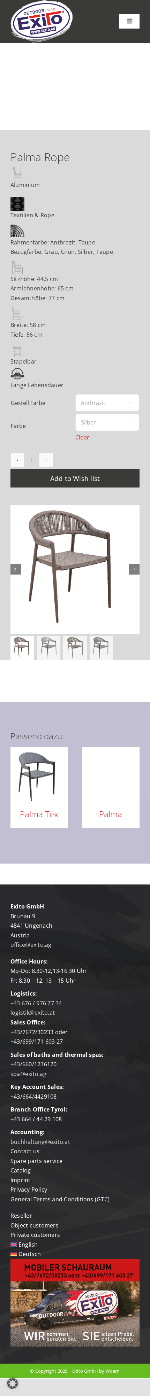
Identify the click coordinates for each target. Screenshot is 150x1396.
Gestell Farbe (28, 403)
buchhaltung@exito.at (40, 1142)
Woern (113, 1371)
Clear (82, 437)
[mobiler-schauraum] (75, 1262)
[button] (12, 1383)
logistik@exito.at (32, 1012)
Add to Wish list (75, 478)
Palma (110, 814)
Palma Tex (39, 814)
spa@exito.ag (28, 1074)
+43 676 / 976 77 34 (36, 1003)
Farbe (18, 426)
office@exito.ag (31, 945)
